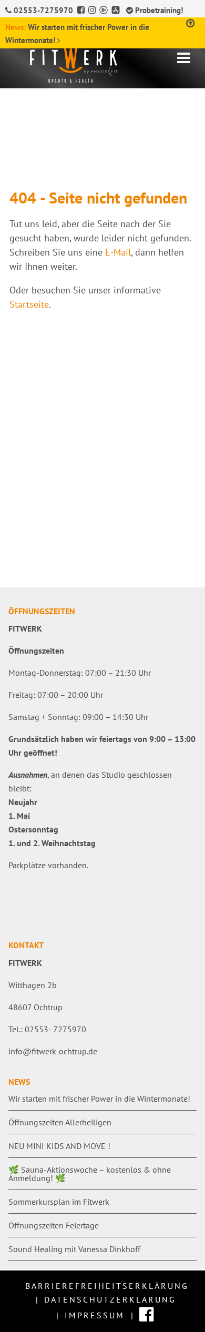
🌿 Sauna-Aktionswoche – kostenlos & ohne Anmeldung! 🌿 (89, 1173)
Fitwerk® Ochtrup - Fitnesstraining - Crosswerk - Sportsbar (91, 62)
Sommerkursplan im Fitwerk (58, 1201)
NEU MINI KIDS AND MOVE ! (59, 1146)
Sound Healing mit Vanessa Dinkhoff (74, 1249)
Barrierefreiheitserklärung (107, 1285)
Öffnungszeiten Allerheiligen (59, 1122)
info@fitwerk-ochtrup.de (52, 1051)
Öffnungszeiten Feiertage (53, 1225)
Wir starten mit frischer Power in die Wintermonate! (99, 1098)
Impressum (95, 1315)
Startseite (29, 304)
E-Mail (118, 252)
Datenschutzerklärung (110, 1299)
